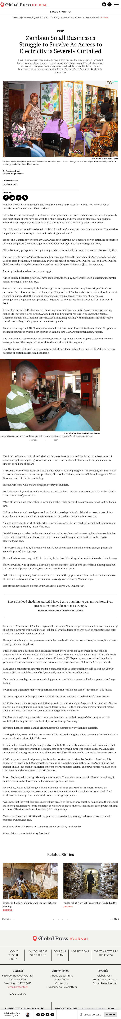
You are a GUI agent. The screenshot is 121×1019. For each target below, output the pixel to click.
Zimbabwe (7, 910)
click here (104, 17)
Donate (54, 12)
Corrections (80, 951)
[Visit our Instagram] (46, 1008)
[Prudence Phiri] (28, 1014)
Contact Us (61, 983)
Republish (110, 1015)
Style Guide (62, 979)
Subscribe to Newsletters (62, 987)
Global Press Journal (104, 983)
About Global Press (13, 955)
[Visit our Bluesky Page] (42, 1008)
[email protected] (18, 987)
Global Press (104, 975)
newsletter (65, 12)
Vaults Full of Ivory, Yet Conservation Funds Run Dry (90, 902)
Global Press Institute (104, 979)
